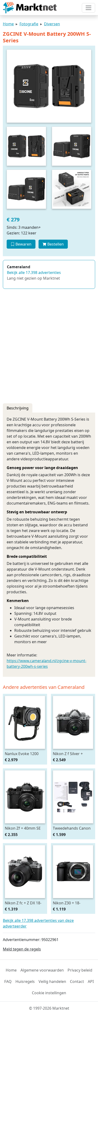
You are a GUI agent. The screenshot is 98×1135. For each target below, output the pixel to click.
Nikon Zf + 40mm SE (23, 828)
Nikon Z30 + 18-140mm (66, 902)
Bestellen (55, 244)
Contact (77, 981)
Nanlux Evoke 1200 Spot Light (22, 753)
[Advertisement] (49, 349)
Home (8, 23)
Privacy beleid (80, 970)
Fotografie (29, 23)
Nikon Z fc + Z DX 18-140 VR (23, 902)
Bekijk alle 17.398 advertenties (34, 272)
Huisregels (25, 981)
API (91, 981)
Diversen (52, 23)
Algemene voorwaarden (42, 970)
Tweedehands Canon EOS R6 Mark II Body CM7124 (72, 828)
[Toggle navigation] (88, 8)
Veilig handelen (52, 981)
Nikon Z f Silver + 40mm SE (68, 753)
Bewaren (23, 244)
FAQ (8, 981)
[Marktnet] (30, 7)
